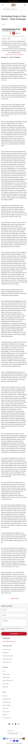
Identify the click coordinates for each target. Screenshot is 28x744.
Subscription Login (6, 702)
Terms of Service (6, 711)
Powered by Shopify (18, 743)
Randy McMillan (6, 677)
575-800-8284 (6, 638)
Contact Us (5, 695)
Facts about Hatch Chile (8, 655)
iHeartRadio (20, 54)
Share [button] (4, 24)
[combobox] (14, 9)
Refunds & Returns (7, 705)
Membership (5, 686)
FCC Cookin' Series (7, 717)
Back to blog (14, 598)
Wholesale (5, 714)
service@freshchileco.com (9, 641)
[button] (2, 4)
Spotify (7, 54)
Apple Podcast (12, 54)
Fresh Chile (11, 743)
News (4, 671)
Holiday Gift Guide (6, 674)
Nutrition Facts (6, 652)
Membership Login (6, 698)
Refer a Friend (6, 683)
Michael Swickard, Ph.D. (8, 680)
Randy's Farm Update (7, 659)
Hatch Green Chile (6, 649)
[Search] (4, 9)
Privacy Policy (6, 708)
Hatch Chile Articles (7, 662)
